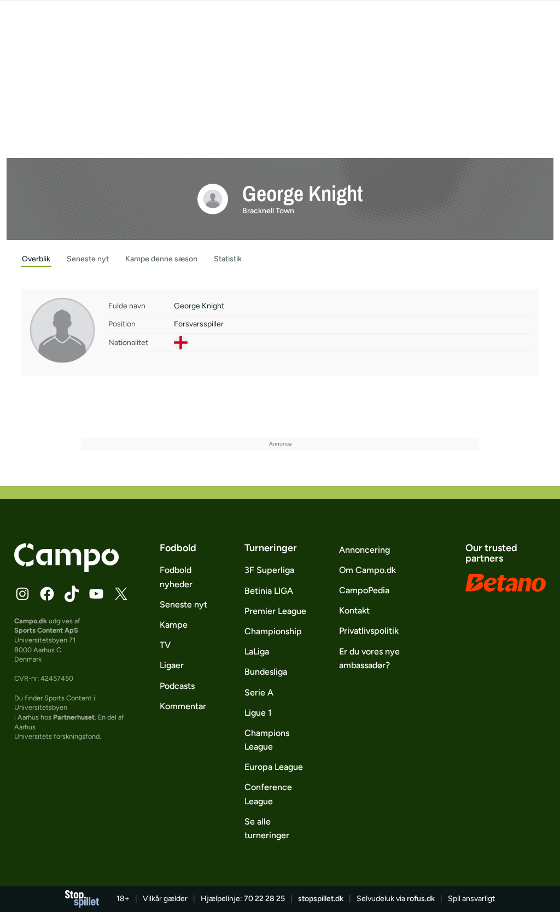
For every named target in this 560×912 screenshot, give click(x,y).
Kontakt (354, 610)
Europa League (273, 767)
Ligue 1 (258, 713)
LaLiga (256, 651)
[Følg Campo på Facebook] (47, 594)
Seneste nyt (183, 604)
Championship (273, 631)
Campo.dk (30, 621)
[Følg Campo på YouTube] (96, 594)
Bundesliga (265, 672)
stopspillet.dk (320, 898)
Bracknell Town (268, 210)
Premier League (275, 611)
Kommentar (183, 706)
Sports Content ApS (46, 630)
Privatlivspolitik (369, 630)
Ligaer (172, 665)
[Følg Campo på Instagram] (22, 594)
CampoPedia (364, 590)
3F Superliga (269, 570)
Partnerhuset (74, 717)
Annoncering (364, 550)
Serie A (258, 692)
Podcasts (177, 686)
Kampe (174, 624)
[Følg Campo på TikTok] (71, 594)
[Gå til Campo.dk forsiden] (66, 569)
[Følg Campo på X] (121, 594)
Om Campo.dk (367, 570)
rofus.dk (421, 898)
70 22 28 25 (264, 898)
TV (165, 645)
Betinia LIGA (268, 591)
